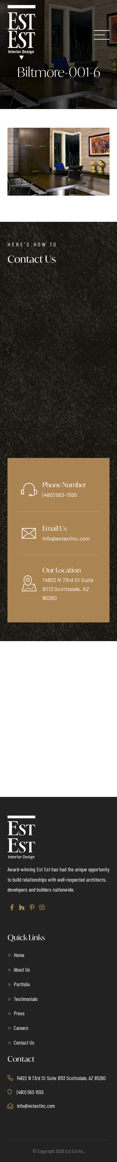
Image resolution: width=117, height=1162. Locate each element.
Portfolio (22, 984)
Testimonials (26, 998)
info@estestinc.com (66, 538)
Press (19, 1013)
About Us (22, 969)
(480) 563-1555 (59, 494)
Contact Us (24, 1042)
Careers (21, 1027)
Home (19, 954)
